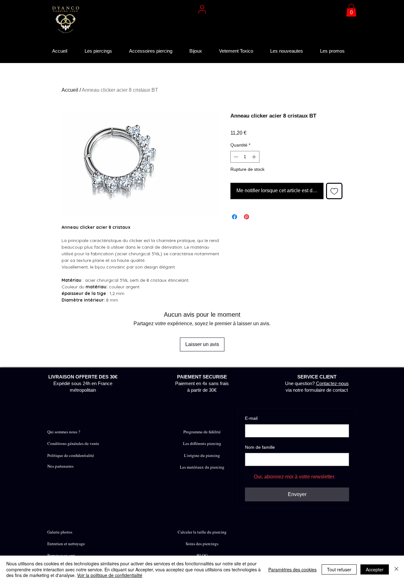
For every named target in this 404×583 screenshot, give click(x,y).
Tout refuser (339, 569)
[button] (351, 10)
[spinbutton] (245, 156)
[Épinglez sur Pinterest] (246, 217)
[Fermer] (396, 569)
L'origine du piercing (202, 455)
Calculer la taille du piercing (202, 532)
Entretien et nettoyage (66, 543)
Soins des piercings (202, 543)
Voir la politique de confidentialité (109, 575)
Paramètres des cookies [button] (292, 569)
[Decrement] (235, 156)
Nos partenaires (60, 466)
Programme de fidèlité (202, 432)
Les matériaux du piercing (202, 467)
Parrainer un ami (61, 555)
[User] (202, 9)
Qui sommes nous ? (63, 432)
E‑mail (251, 418)
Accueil (70, 90)
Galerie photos (59, 532)
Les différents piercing (202, 443)
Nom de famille (260, 447)
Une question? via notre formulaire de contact (317, 383)
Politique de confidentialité (70, 455)
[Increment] (254, 156)
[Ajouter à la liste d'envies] (334, 191)
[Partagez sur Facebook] (234, 217)
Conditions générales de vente (73, 443)
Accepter (374, 569)
